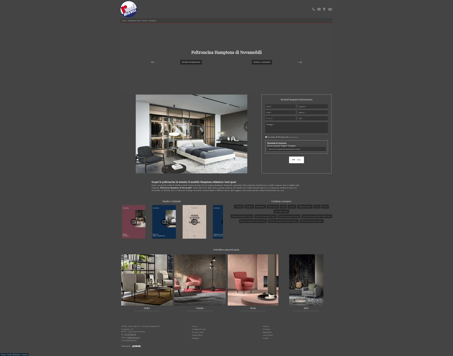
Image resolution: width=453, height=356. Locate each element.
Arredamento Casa (134, 21)
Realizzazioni (267, 332)
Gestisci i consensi (21, 355)
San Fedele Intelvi (281, 211)
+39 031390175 (130, 334)
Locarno (292, 206)
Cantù (283, 206)
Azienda (266, 326)
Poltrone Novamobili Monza (289, 216)
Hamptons (152, 21)
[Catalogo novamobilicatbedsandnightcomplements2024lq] (164, 222)
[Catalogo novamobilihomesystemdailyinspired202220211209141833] (194, 222)
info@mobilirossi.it (133, 338)
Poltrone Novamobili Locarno (311, 221)
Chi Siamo (266, 329)
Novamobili (260, 206)
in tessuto (238, 206)
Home (124, 21)
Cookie (9, 355)
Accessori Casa (197, 332)
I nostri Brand (268, 335)
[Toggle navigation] (330, 9)
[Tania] (153, 62)
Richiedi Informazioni (191, 62)
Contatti (265, 338)
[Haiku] (300, 62)
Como (317, 206)
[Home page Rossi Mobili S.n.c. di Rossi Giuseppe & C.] (128, 9)
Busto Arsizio (273, 206)
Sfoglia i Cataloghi (262, 62)
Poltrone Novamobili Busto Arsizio (253, 221)
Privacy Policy (293, 137)
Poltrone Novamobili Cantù (265, 216)
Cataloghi (195, 338)
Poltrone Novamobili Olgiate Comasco (283, 221)
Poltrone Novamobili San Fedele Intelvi (317, 216)
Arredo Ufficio (197, 335)
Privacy (3, 355)
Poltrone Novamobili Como (242, 216)
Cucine (194, 326)
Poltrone (145, 21)
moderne (249, 206)
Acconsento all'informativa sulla (283, 137)
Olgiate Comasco (304, 206)
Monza (325, 206)
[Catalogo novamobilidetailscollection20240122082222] (133, 222)
